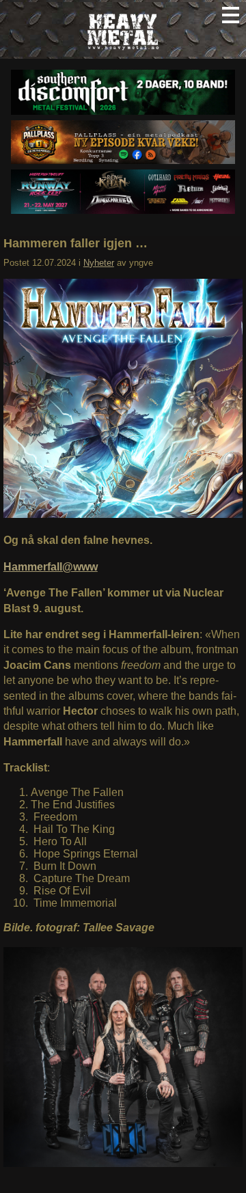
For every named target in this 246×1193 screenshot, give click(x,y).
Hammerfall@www (50, 567)
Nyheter (98, 263)
